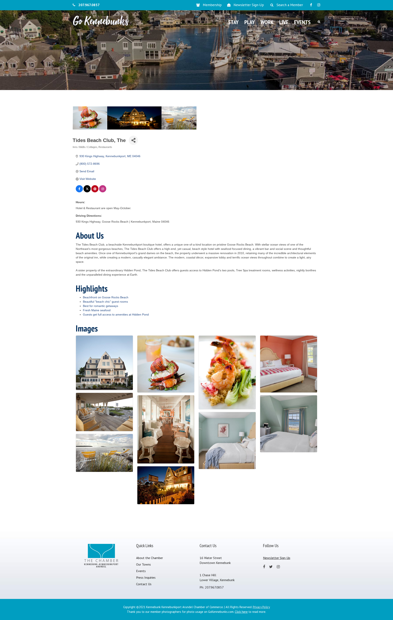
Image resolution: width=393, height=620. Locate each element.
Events (141, 571)
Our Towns (143, 564)
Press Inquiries (146, 577)
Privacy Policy (261, 607)
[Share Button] (133, 140)
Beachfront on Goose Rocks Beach (105, 297)
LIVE (283, 22)
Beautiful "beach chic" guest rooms (105, 301)
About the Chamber (149, 558)
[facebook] (311, 5)
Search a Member (290, 5)
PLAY (249, 22)
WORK (267, 22)
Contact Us (143, 584)
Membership (212, 5)
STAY (233, 22)
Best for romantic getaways (100, 306)
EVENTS (302, 22)
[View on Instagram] (102, 191)
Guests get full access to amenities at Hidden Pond (116, 314)
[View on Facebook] (79, 191)
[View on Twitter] (87, 191)
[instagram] (318, 5)
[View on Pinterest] (94, 191)
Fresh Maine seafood (97, 310)
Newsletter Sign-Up (249, 5)
